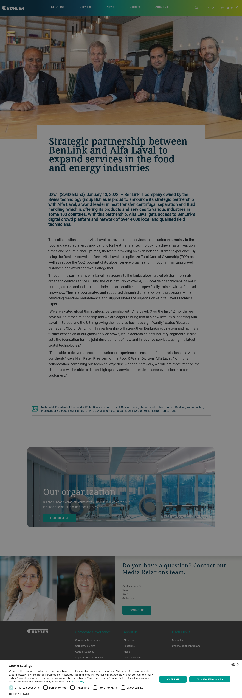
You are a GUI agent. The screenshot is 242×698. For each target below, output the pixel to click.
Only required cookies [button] (210, 679)
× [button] (238, 664)
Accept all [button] (173, 679)
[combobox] (233, 664)
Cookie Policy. (78, 681)
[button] (81, 693)
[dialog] (121, 679)
